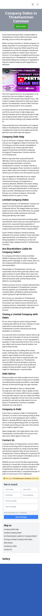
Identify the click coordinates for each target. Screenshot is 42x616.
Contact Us (8, 549)
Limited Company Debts (13, 533)
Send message (21, 517)
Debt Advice (8, 543)
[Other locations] (33, 4)
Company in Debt (10, 546)
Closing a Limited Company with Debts (18, 539)
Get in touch (21, 26)
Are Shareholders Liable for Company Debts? (20, 536)
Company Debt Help (11, 529)
